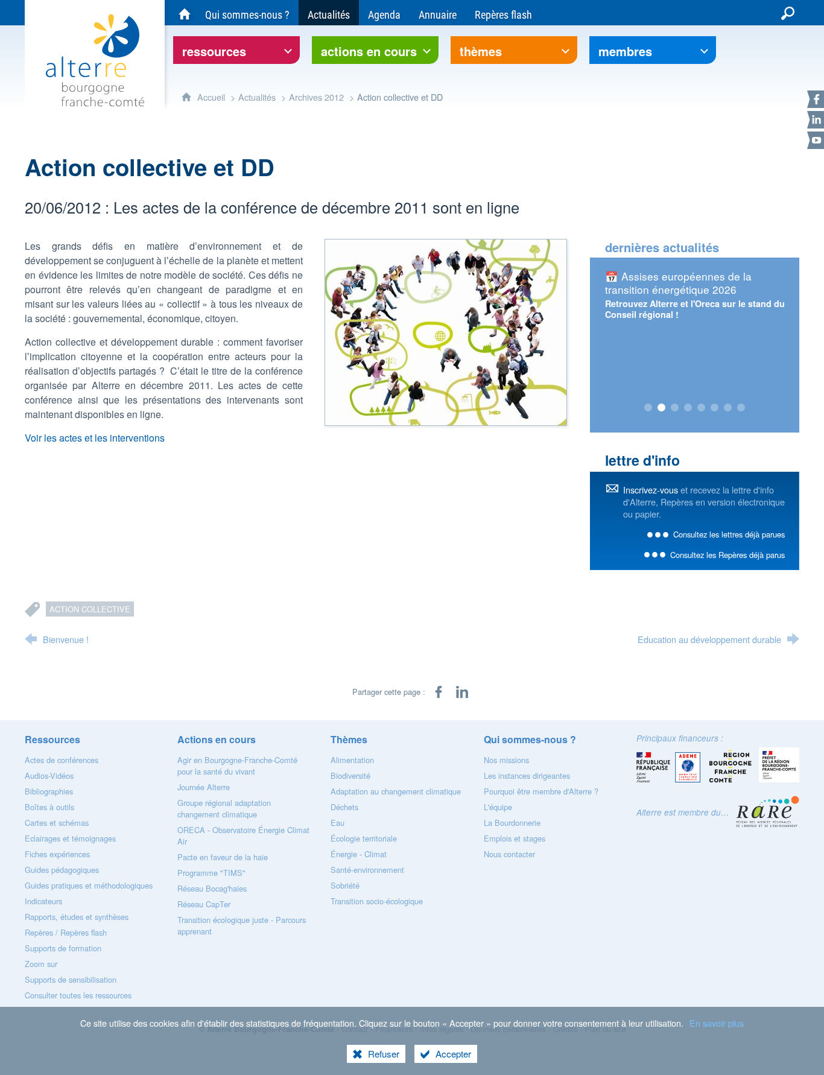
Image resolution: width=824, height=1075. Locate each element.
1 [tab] (648, 408)
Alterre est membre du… (682, 812)
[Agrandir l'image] (446, 331)
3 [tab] (675, 408)
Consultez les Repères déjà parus (727, 554)
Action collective (89, 609)
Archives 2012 (316, 96)
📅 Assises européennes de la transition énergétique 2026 (678, 282)
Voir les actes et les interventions (95, 438)
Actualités (257, 96)
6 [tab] (715, 408)
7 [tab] (728, 408)
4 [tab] (688, 408)
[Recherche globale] (787, 12)
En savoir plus (716, 1022)
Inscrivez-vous (650, 489)
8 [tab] (741, 408)
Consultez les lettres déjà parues (729, 534)
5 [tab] (702, 408)
